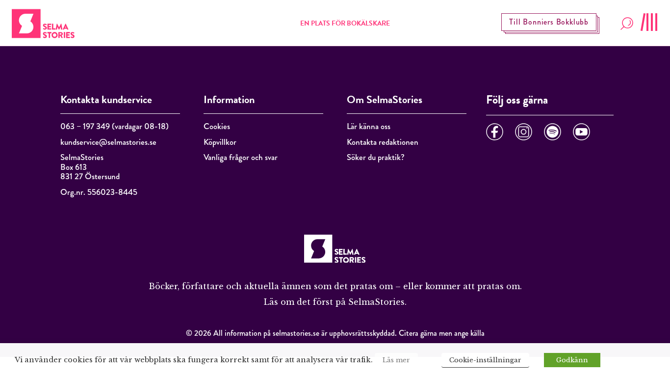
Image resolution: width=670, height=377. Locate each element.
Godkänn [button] (572, 360)
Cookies (217, 126)
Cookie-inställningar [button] (485, 360)
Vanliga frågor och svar (241, 157)
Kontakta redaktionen (382, 142)
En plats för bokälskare (345, 23)
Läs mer (396, 360)
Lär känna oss (368, 126)
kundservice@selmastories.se (108, 142)
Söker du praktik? (376, 157)
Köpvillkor (220, 142)
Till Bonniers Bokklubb (549, 21)
